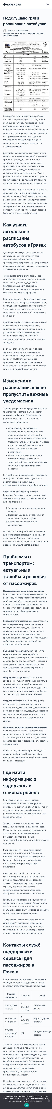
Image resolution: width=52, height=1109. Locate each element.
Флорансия (12, 4)
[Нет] (49, 1101)
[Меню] (48, 4)
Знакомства (8, 33)
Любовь (18, 33)
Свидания (40, 33)
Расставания (29, 33)
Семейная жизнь (10, 35)
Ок (26, 1105)
